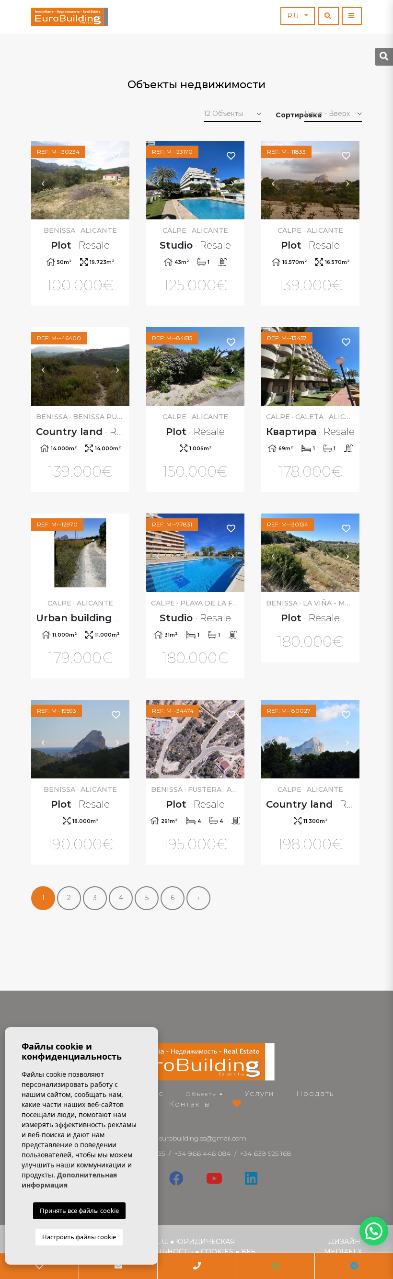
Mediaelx (343, 1251)
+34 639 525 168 (265, 1153)
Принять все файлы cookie (79, 1210)
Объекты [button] (202, 1093)
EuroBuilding (69, 17)
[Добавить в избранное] (116, 155)
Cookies (217, 1251)
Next (117, 180)
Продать (315, 1093)
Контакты (189, 1103)
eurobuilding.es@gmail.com (202, 1138)
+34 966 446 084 (202, 1153)
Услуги (259, 1093)
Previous (43, 180)
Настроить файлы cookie (79, 1237)
